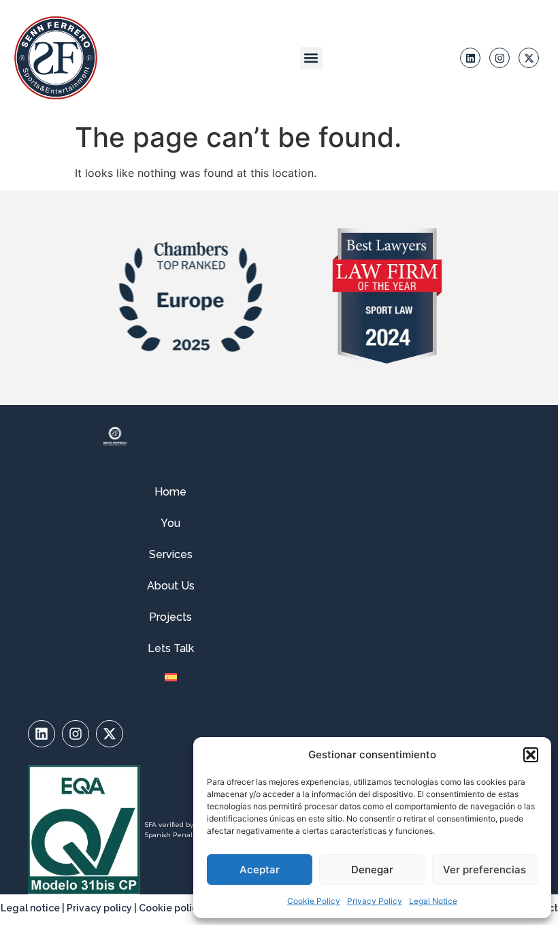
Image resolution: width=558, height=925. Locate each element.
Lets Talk (171, 648)
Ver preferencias (484, 869)
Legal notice (30, 908)
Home (170, 491)
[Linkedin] (470, 58)
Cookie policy (171, 908)
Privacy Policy (374, 901)
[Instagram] (499, 58)
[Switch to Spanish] (170, 677)
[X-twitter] (529, 58)
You (170, 523)
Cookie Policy (313, 901)
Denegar (372, 869)
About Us (171, 585)
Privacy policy (99, 908)
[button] (531, 755)
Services (171, 554)
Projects (170, 617)
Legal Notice (433, 901)
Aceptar (260, 869)
